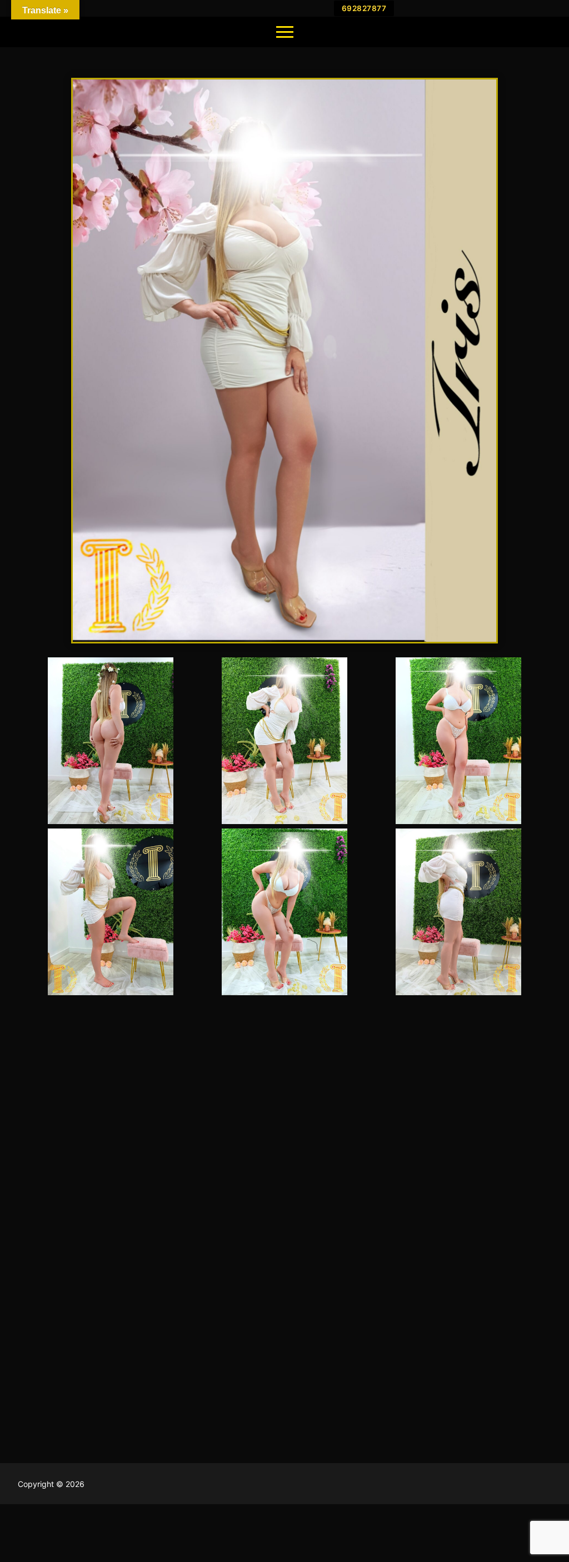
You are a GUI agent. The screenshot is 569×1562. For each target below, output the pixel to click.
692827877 (364, 8)
